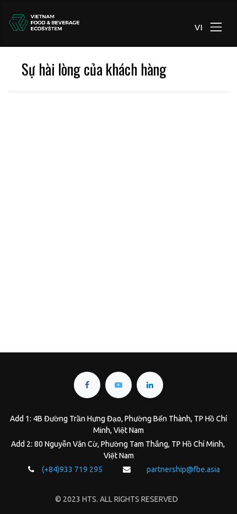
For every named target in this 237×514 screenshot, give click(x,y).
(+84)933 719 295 (72, 469)
